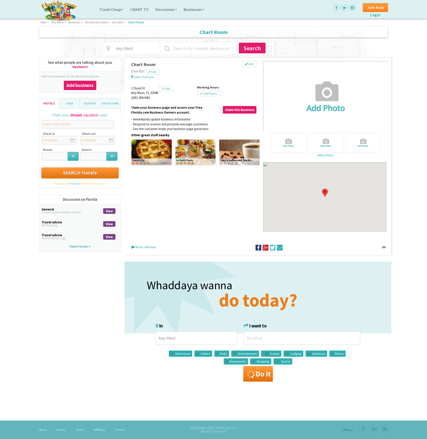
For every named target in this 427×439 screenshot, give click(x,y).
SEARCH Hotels (80, 173)
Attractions (182, 354)
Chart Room (136, 22)
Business (74, 22)
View (109, 211)
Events (274, 354)
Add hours (210, 93)
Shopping (263, 361)
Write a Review (145, 247)
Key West (57, 22)
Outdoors (318, 354)
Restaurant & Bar (96, 22)
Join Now (375, 7)
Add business (80, 85)
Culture (205, 354)
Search (252, 48)
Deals (223, 354)
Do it (263, 374)
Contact (120, 430)
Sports (285, 361)
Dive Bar (117, 22)
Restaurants (238, 361)
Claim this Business (239, 110)
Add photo (325, 155)
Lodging (296, 354)
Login (375, 14)
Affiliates (99, 430)
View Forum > (80, 246)
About (43, 430)
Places (339, 354)
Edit (251, 64)
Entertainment (247, 354)
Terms (80, 430)
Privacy (61, 430)
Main (43, 22)
